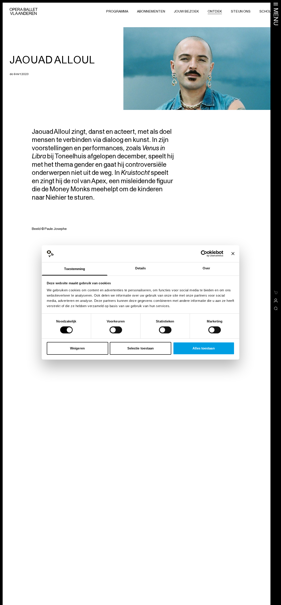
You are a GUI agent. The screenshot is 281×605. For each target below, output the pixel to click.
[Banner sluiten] (232, 253)
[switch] (116, 329)
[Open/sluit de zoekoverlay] (275, 308)
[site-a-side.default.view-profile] (275, 300)
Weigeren (77, 348)
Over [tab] (206, 268)
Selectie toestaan (140, 348)
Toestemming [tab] (74, 269)
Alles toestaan (203, 348)
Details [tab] (140, 268)
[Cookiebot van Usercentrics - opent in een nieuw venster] (204, 253)
